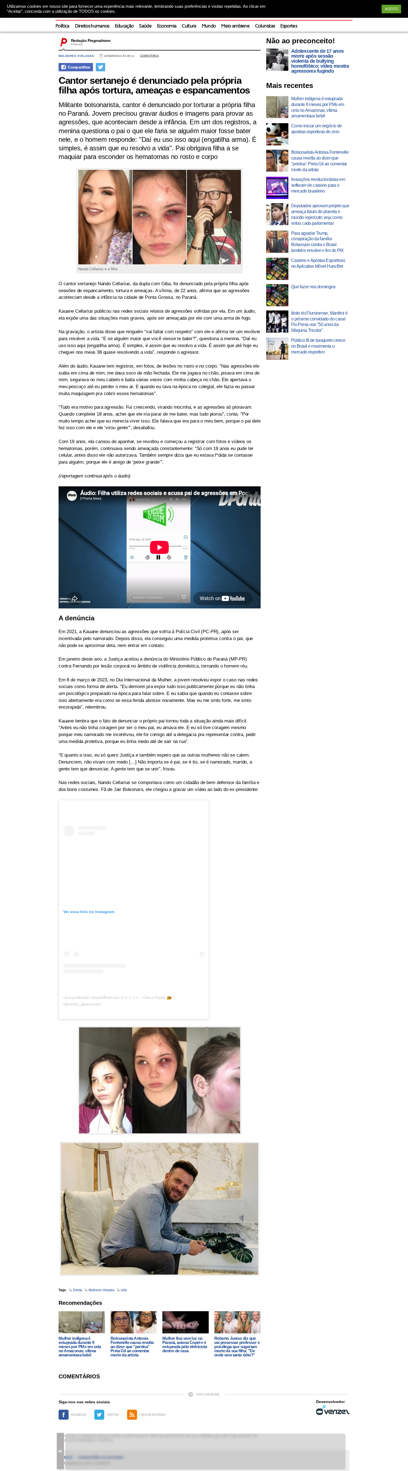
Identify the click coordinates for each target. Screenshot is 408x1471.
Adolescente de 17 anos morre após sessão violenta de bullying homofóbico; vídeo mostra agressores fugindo (320, 61)
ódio (124, 1290)
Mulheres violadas (76, 55)
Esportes (288, 26)
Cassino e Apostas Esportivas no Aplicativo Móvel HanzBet (318, 263)
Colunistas (265, 26)
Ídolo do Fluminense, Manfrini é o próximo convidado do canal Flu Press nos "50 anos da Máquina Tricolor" (319, 322)
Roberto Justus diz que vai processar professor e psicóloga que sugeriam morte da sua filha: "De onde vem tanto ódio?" (237, 1346)
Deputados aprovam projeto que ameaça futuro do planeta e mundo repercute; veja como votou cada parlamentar (320, 214)
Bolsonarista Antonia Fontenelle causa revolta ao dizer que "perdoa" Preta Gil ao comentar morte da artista (132, 1346)
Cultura (189, 26)
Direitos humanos (92, 26)
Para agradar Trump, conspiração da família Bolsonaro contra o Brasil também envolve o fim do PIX (317, 242)
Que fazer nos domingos (313, 286)
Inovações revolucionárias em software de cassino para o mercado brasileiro (318, 185)
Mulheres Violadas (102, 1290)
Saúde (145, 26)
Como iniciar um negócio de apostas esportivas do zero (316, 128)
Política (62, 26)
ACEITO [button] (391, 9)
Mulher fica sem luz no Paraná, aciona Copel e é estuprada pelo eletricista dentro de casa (184, 1344)
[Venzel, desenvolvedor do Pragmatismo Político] (332, 1410)
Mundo (209, 26)
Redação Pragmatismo (90, 40)
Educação (124, 26)
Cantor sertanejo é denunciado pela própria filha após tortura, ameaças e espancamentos (154, 85)
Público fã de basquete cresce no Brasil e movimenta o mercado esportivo (318, 346)
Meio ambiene (235, 26)
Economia (167, 26)
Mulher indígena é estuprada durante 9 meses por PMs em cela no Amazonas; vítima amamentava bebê (80, 1346)
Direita (77, 1290)
